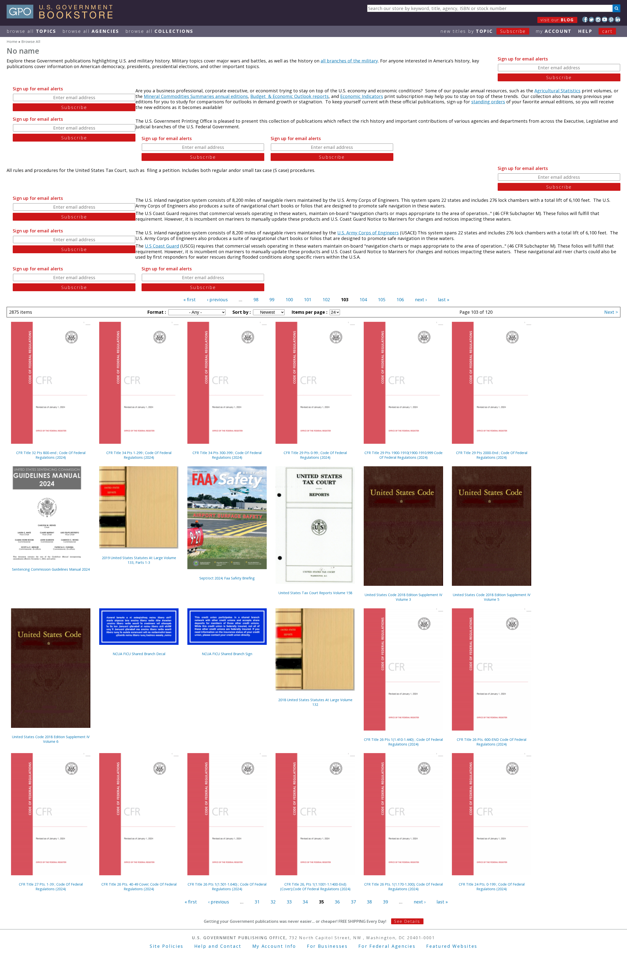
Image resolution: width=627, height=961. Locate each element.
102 (326, 299)
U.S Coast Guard (162, 246)
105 (381, 299)
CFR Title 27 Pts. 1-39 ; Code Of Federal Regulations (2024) (51, 886)
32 (273, 902)
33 (289, 902)
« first (189, 299)
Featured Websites (451, 946)
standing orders (488, 102)
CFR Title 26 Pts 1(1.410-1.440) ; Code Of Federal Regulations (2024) (403, 741)
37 (353, 902)
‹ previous (217, 299)
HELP (585, 31)
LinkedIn (617, 19)
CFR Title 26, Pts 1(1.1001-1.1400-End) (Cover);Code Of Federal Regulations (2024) (315, 886)
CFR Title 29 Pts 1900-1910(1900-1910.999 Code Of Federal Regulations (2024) (403, 455)
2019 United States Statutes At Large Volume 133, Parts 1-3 (139, 560)
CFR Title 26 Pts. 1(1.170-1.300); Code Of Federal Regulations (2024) (403, 886)
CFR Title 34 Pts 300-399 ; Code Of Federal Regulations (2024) (227, 455)
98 (255, 299)
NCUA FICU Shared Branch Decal (139, 653)
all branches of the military (349, 61)
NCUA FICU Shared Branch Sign (227, 653)
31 (257, 902)
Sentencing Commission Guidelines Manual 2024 (51, 569)
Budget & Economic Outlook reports (289, 96)
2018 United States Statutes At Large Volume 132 (315, 702)
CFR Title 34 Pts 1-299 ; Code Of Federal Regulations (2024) (138, 455)
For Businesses (327, 946)
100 (289, 299)
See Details (407, 921)
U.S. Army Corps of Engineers (368, 233)
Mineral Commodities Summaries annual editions (196, 96)
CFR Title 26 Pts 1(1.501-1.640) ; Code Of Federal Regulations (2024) (227, 886)
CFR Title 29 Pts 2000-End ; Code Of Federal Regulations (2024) (491, 455)
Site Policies (166, 946)
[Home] (62, 17)
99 (271, 299)
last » (443, 299)
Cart (607, 31)
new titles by (483, 31)
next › (421, 299)
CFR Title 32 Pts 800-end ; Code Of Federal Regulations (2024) (50, 455)
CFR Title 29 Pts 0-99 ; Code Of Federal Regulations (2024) (315, 455)
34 (305, 902)
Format (156, 312)
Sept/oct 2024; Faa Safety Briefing (227, 578)
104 (363, 299)
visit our (557, 20)
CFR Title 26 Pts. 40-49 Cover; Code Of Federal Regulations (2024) (139, 886)
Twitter (591, 19)
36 (337, 902)
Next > (611, 312)
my (554, 31)
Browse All (31, 31)
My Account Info (274, 946)
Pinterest (611, 19)
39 (385, 902)
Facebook (585, 19)
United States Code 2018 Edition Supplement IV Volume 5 (492, 597)
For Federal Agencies (386, 946)
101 (307, 299)
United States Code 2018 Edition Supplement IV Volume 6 (51, 739)
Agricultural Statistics (557, 91)
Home (12, 41)
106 (400, 299)
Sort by (241, 312)
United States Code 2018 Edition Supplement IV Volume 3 (403, 597)
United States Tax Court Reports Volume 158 (315, 592)
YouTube (604, 19)
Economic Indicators (361, 96)
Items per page (308, 312)
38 (369, 902)
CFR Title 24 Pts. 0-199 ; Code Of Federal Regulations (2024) (492, 886)
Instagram (598, 19)
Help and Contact (217, 946)
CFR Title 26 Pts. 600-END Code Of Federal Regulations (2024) (491, 741)
